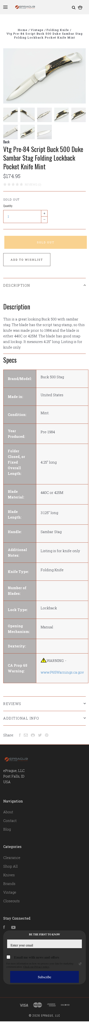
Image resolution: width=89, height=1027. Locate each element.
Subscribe (44, 977)
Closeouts (11, 901)
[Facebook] (4, 927)
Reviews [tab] (12, 703)
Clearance (11, 857)
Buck (6, 141)
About (8, 812)
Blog (7, 829)
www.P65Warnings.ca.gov (62, 672)
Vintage (9, 892)
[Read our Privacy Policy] (80, 963)
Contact (10, 820)
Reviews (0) (33, 184)
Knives (9, 875)
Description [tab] (16, 285)
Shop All (10, 866)
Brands (9, 883)
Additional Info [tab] (21, 718)
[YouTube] (13, 927)
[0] (80, 7)
